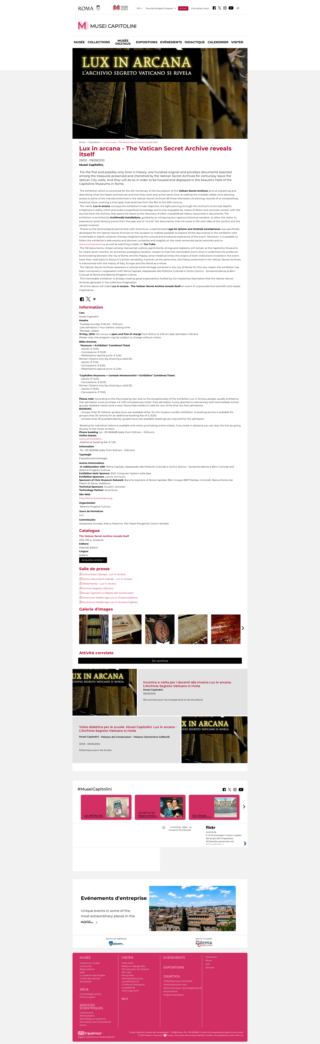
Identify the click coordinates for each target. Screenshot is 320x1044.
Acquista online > (93, 560)
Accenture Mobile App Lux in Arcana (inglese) (110, 602)
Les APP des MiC (93, 815)
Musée (79, 42)
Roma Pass (128, 975)
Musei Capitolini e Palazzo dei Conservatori (108, 592)
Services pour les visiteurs (135, 969)
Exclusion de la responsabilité (189, 1035)
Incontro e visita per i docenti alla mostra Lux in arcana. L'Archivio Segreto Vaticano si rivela (187, 684)
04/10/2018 (223, 838)
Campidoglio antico (90, 994)
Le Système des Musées (92, 975)
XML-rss (239, 1035)
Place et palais (87, 997)
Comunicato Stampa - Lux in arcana (103, 574)
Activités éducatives (132, 978)
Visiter (237, 42)
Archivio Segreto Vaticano (97, 588)
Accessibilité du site (224, 1035)
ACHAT (183, 8)
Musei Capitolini (113, 26)
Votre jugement (130, 990)
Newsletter (86, 981)
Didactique (195, 42)
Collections (99, 42)
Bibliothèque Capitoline (93, 1018)
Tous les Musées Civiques (159, 8)
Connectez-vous (200, 8)
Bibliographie (87, 1015)
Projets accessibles (174, 994)
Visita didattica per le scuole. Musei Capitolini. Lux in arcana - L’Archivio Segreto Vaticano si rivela (128, 729)
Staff (82, 972)
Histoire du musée (90, 963)
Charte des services (90, 978)
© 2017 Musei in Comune (150, 1035)
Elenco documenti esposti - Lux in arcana (107, 578)
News (209, 960)
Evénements (171, 42)
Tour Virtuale (199, 815)
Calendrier (218, 42)
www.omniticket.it (90, 438)
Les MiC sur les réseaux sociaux (147, 814)
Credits (209, 1035)
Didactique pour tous (175, 984)
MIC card (126, 972)
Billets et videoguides (133, 966)
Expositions (146, 42)
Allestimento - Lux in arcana (99, 583)
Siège (84, 989)
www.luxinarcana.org (92, 244)
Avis (208, 964)
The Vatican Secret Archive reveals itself (104, 536)
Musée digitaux (123, 42)
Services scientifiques (91, 1007)
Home (82, 142)
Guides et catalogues (133, 984)
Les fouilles (86, 966)
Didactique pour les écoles (178, 981)
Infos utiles (127, 963)
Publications (86, 1012)
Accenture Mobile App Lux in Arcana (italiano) (110, 597)
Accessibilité (128, 987)
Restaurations (87, 969)
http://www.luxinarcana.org (95, 498)
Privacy (170, 1035)
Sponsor (210, 967)
